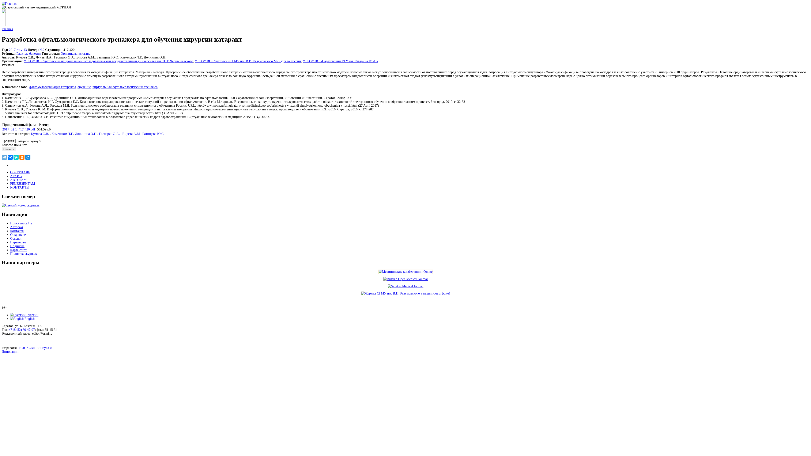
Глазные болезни (28, 53)
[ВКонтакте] (10, 157)
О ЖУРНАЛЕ (20, 172)
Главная (7, 29)
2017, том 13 (18, 50)
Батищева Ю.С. (153, 134)
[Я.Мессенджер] (16, 157)
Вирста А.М (131, 134)
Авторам (16, 227)
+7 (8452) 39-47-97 (21, 329)
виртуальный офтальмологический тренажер (125, 87)
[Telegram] (4, 157)
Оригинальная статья (76, 53)
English (29, 318)
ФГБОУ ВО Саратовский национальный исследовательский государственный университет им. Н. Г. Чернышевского (108, 61)
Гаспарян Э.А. (110, 134)
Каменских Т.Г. (62, 134)
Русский (32, 315)
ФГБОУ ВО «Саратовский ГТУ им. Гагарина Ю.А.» (340, 61)
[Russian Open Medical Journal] (405, 279)
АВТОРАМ (18, 180)
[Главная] (9, 3)
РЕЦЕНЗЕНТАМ (22, 183)
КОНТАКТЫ (19, 187)
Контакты (17, 231)
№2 (41, 50)
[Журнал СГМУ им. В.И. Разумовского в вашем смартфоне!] (405, 293)
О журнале (18, 234)
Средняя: (8, 141)
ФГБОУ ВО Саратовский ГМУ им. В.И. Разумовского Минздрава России (248, 61)
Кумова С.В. (40, 134)
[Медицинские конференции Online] (405, 271)
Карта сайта (18, 250)
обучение (84, 87)
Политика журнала (24, 253)
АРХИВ (16, 176)
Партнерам (18, 242)
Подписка (17, 246)
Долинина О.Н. (86, 134)
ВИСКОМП (28, 348)
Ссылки (16, 238)
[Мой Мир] (27, 157)
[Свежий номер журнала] (20, 205)
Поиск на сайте (21, 223)
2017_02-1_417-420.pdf (18, 129)
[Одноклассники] (21, 157)
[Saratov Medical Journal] (405, 286)
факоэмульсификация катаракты (52, 87)
